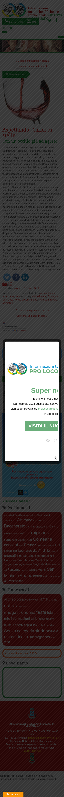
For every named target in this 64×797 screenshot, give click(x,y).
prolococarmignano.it (51, 408)
